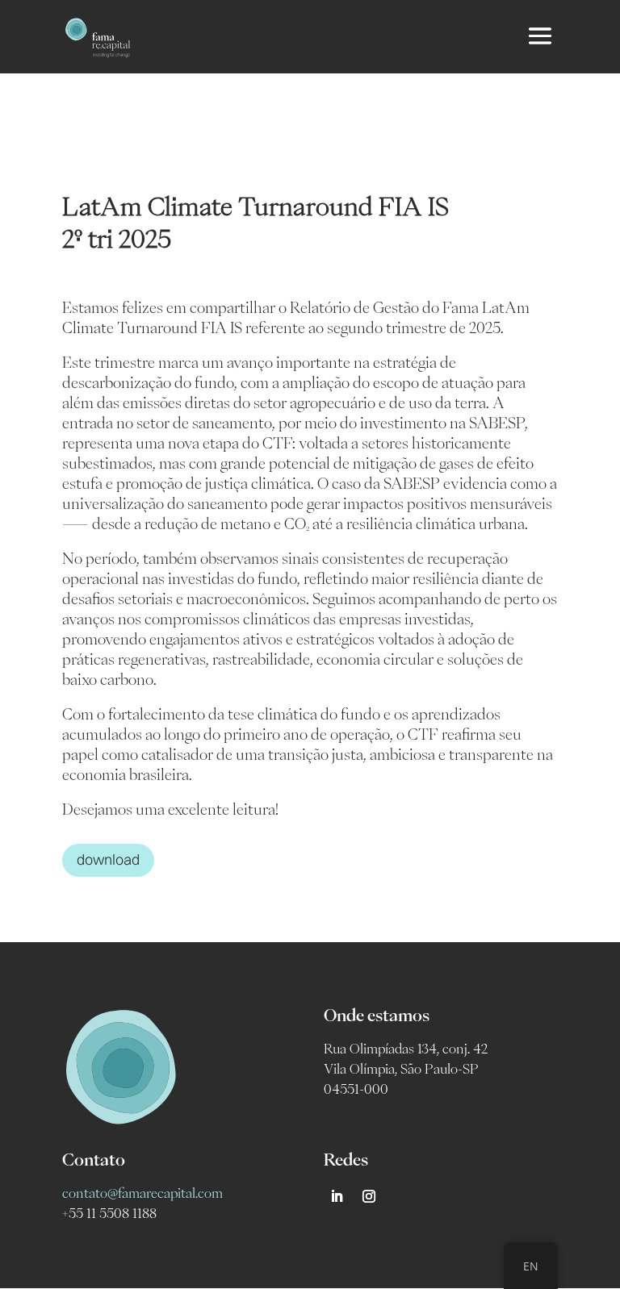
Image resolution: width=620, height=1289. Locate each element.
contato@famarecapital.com (142, 1193)
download (108, 859)
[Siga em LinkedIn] (337, 1196)
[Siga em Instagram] (369, 1196)
